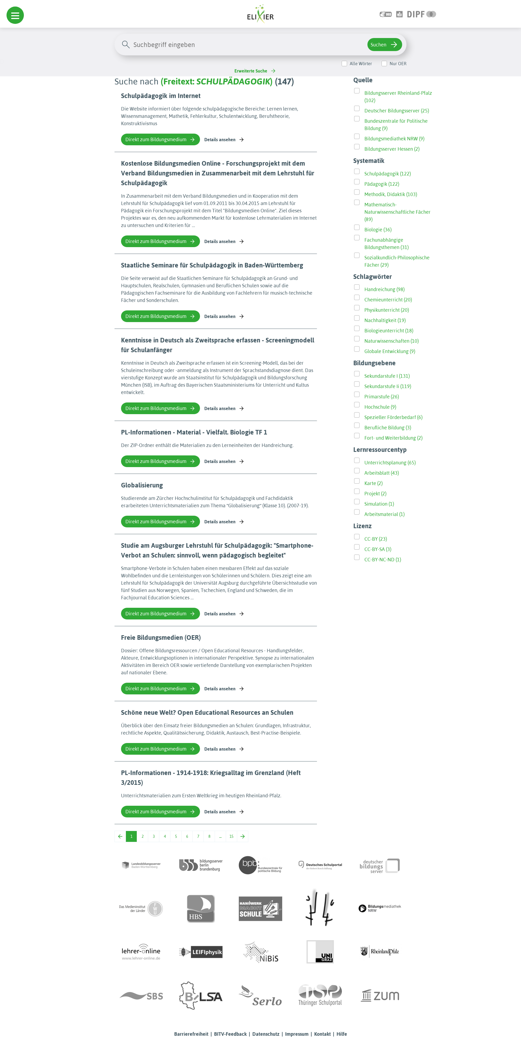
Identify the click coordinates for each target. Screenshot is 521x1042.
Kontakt (322, 1034)
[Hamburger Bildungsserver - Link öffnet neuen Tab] (201, 908)
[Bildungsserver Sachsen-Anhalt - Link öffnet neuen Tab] (201, 995)
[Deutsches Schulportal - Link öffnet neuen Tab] (320, 865)
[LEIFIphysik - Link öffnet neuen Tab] (201, 952)
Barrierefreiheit (191, 1034)
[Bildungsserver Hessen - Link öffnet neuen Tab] (320, 908)
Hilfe (341, 1034)
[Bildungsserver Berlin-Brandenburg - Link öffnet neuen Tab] (201, 865)
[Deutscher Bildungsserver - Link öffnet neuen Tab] (380, 865)
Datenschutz (265, 1034)
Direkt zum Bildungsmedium (155, 139)
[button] (15, 15)
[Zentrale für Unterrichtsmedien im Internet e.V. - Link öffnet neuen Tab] (380, 995)
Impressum (297, 1034)
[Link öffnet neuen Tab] (421, 13)
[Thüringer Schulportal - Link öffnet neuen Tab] (320, 995)
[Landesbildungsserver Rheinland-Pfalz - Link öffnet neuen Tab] (380, 952)
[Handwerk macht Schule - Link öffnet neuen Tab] (260, 908)
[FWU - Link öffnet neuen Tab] (141, 908)
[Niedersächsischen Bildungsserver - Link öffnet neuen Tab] (260, 952)
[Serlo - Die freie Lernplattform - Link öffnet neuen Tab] (260, 995)
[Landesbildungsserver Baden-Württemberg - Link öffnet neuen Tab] (141, 865)
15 (231, 836)
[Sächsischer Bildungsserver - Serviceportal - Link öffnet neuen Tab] (141, 995)
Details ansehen (220, 139)
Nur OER (398, 63)
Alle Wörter (361, 63)
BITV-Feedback (230, 1034)
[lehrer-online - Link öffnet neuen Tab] (141, 952)
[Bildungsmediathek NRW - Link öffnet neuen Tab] (380, 908)
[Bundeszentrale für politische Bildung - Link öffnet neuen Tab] (260, 865)
